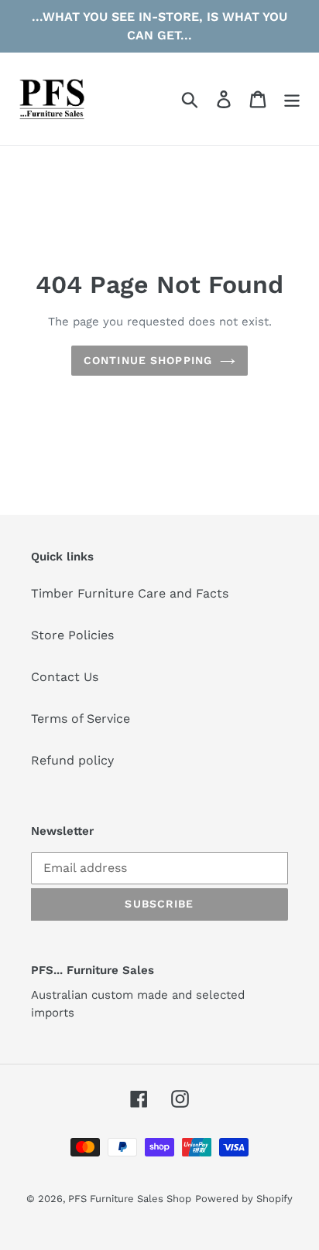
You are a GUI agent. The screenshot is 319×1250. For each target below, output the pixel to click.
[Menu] (292, 99)
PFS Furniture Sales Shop (129, 1198)
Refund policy (72, 760)
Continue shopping (148, 360)
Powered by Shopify (244, 1198)
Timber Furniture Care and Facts (129, 593)
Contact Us (64, 676)
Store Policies (72, 635)
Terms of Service (80, 718)
